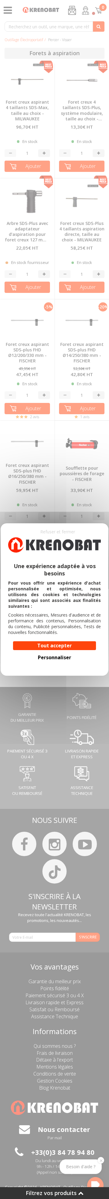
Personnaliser (54, 657)
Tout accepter (54, 645)
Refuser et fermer (57, 532)
